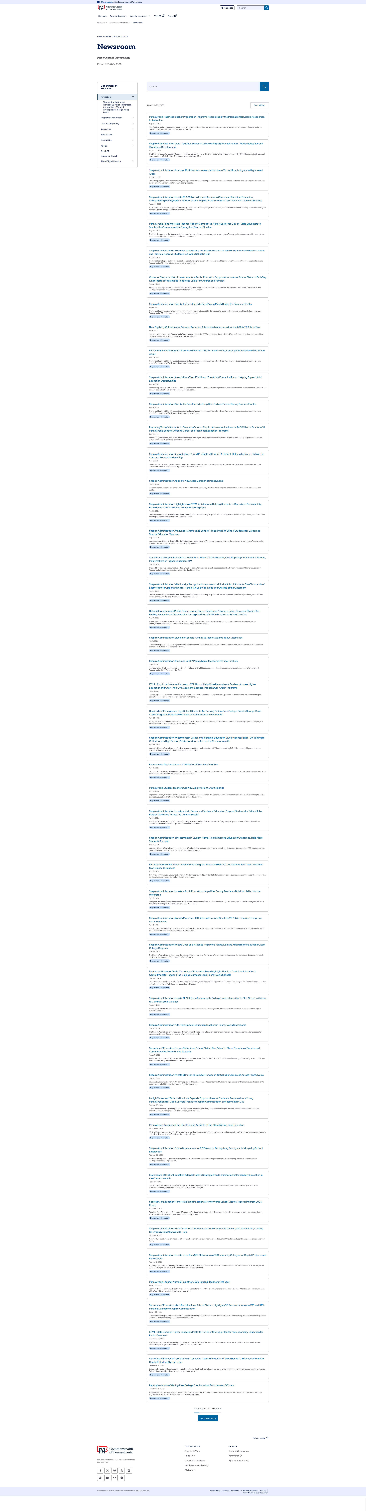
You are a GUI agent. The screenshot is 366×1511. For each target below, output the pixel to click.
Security (263, 1490)
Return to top (259, 1438)
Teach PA (105, 151)
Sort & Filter (259, 105)
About (104, 146)
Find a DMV (190, 1455)
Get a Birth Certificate (195, 1460)
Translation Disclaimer (249, 1490)
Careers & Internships (238, 1451)
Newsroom (106, 97)
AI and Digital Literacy (111, 161)
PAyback (189, 1470)
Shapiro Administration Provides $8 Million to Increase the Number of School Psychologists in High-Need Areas (117, 107)
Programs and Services (111, 117)
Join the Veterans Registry (197, 1465)
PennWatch (233, 1455)
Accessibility (215, 1490)
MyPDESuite (107, 134)
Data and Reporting (110, 123)
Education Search (109, 156)
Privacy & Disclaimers (230, 1490)
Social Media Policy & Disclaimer (255, 1493)
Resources (106, 129)
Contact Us (106, 140)
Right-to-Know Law (237, 1460)
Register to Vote (192, 1451)
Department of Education (109, 87)
